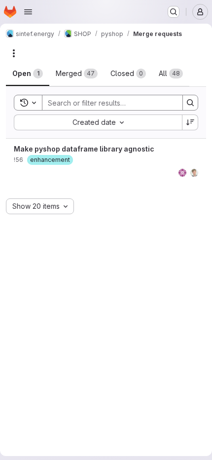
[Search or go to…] (173, 12)
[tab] (27, 73)
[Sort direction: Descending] (190, 122)
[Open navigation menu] (28, 12)
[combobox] (98, 122)
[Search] (190, 103)
